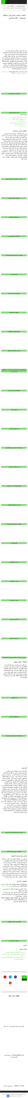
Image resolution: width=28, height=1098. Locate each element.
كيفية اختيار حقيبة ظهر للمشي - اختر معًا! (14, 1026)
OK (8, 1096)
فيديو (22, 126)
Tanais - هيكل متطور (18, 119)
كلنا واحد (21, 121)
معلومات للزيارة (19, 124)
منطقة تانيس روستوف (18, 117)
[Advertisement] (14, 36)
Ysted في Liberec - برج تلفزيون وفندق (14, 1086)
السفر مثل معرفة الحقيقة (17, 123)
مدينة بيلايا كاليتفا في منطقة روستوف (14, 952)
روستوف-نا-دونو (6, 886)
